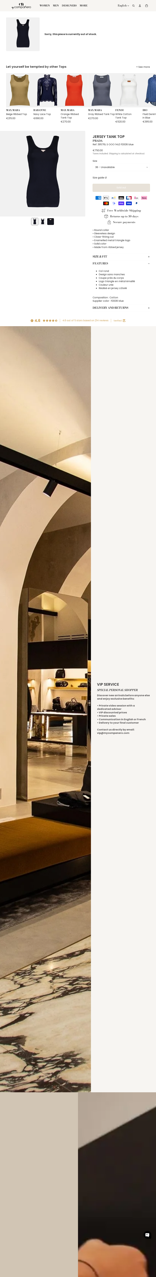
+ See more (143, 67)
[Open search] (133, 5)
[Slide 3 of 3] (50, 221)
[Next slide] (147, 98)
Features (100, 263)
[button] (147, 1235)
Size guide (98, 177)
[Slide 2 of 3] (42, 221)
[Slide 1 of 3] (34, 221)
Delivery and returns (110, 308)
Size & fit (100, 256)
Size (95, 161)
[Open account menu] (139, 5)
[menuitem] (83, 5)
